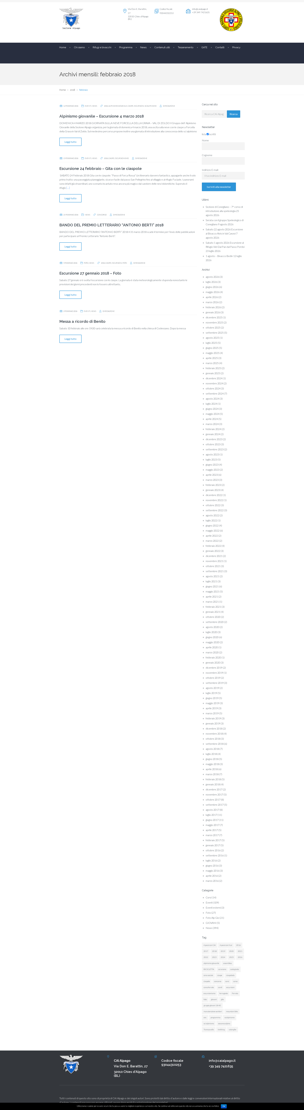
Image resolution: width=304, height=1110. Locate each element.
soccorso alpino (224, 1023)
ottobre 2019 (213, 677)
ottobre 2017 (213, 799)
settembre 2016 (215, 855)
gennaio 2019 (213, 723)
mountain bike (232, 1011)
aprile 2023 (212, 474)
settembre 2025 (215, 332)
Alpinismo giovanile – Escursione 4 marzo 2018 (101, 116)
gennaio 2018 (213, 784)
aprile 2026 (212, 297)
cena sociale (208, 975)
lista (204, 134)
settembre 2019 (215, 682)
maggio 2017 (212, 824)
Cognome (207, 155)
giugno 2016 (212, 865)
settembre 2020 (215, 621)
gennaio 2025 (213, 373)
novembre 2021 (214, 560)
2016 (238, 945)
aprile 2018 (212, 769)
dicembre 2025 (214, 317)
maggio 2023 (212, 469)
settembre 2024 (215, 393)
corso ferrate (209, 987)
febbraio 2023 (213, 484)
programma (215, 1017)
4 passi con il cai (226, 945)
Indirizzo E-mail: (210, 169)
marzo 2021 (212, 601)
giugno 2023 (212, 464)
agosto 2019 (212, 687)
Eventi (88, 106)
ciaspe (130, 106)
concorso (102, 215)
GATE (204, 47)
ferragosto (223, 993)
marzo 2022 (212, 540)
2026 (240, 957)
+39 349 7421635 (221, 1066)
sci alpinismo (209, 1023)
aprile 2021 (212, 596)
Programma (125, 47)
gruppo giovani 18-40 (212, 1005)
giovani (214, 999)
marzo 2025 (212, 363)
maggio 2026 (212, 291)
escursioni (139, 106)
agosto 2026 (212, 276)
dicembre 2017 (214, 789)
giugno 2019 (212, 697)
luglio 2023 (211, 459)
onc (205, 1017)
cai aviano (222, 969)
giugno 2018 (212, 758)
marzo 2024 (212, 423)
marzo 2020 (212, 652)
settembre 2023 (215, 449)
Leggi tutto (70, 141)
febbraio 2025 (213, 368)
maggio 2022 (212, 530)
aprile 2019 (212, 708)
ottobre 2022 (213, 505)
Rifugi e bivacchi (102, 47)
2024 (223, 957)
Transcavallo (209, 1029)
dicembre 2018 (214, 728)
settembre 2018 (215, 743)
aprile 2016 (212, 875)
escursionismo (122, 158)
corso (235, 981)
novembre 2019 (214, 672)
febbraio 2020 (213, 657)
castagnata (234, 969)
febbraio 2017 (213, 840)
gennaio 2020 (213, 662)
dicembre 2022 (214, 494)
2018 (106, 106)
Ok (224, 1106)
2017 (206, 951)
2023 (214, 957)
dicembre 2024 (214, 378)
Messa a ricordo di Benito (82, 321)
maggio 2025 (212, 352)
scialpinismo (150, 106)
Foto (86, 263)
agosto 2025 (212, 337)
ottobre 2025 (213, 327)
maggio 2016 (212, 870)
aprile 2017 (212, 829)
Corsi (208, 897)
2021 (240, 951)
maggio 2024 (212, 413)
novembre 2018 (214, 733)
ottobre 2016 (213, 850)
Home (62, 47)
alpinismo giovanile (117, 106)
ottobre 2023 (213, 444)
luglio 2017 (211, 814)
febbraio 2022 (213, 545)
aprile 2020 (212, 647)
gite (222, 999)
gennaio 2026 (213, 312)
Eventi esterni (213, 907)
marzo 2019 (212, 713)
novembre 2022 (214, 500)
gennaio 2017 (213, 845)
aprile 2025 (212, 357)
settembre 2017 (215, 804)
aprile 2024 (212, 418)
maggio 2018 (212, 763)
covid (220, 987)
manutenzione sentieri (213, 1011)
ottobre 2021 (213, 566)
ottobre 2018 (213, 738)
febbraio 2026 (213, 307)
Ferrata (235, 993)
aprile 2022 (212, 535)
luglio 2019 (211, 692)
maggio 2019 (212, 703)
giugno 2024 (212, 408)
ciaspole (207, 981)
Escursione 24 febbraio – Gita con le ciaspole (100, 168)
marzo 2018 (212, 774)
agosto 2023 (212, 454)
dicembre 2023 (214, 439)
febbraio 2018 (213, 779)
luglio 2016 (211, 860)
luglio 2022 (211, 520)
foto (125, 263)
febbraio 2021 (213, 606)
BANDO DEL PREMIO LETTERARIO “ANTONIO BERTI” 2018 (111, 225)
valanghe (232, 1029)
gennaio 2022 (213, 550)
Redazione (170, 106)
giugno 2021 (212, 586)
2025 (231, 957)
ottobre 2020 (213, 616)
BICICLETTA (209, 969)
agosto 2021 (212, 576)
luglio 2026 (211, 281)
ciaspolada (230, 975)
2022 (206, 957)
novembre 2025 (214, 322)
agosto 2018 (212, 748)
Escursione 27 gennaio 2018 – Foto (90, 273)
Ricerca (234, 114)
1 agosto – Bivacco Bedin (219, 255)
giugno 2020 (212, 637)
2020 (231, 951)
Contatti (219, 47)
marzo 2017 (212, 835)
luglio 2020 (211, 632)
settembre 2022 (215, 510)
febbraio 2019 (213, 718)
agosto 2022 (212, 515)
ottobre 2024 (213, 388)
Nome (205, 140)
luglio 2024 (211, 403)
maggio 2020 (212, 642)
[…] (68, 187)
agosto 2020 (212, 626)
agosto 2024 (212, 398)
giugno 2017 (212, 819)
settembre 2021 (215, 571)
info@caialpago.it (200, 9)
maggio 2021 (212, 591)
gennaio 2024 (213, 434)
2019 (223, 951)
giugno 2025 (212, 347)
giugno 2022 (212, 525)
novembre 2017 (214, 794)
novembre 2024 (214, 383)
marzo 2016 (212, 880)
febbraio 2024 (213, 428)
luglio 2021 (211, 581)
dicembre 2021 (214, 555)
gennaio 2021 (213, 611)
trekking (221, 1029)
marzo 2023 (212, 479)
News (94, 106)
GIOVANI (211, 922)
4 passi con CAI (210, 945)
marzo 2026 (212, 302)
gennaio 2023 (213, 489)
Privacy (236, 47)
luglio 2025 (211, 342)
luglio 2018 (211, 753)
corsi (227, 981)
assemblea (227, 963)
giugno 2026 (212, 286)
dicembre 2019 (214, 667)
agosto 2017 (212, 809)
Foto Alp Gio (212, 917)
